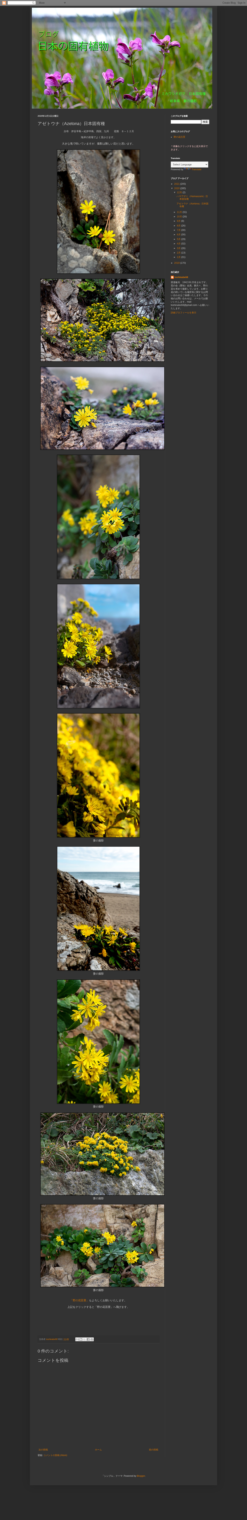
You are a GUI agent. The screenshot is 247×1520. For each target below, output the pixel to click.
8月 (179, 225)
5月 (179, 239)
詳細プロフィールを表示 (183, 312)
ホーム (98, 1449)
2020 (177, 188)
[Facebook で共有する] (88, 1339)
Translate (196, 169)
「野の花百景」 (79, 1300)
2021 (177, 184)
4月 (179, 243)
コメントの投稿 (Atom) (55, 1455)
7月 (179, 230)
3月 (179, 248)
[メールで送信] (77, 1339)
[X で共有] (84, 1339)
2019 (177, 263)
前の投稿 (153, 1449)
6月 (179, 234)
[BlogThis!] (81, 1339)
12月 (180, 192)
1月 (179, 257)
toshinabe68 (181, 277)
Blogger (141, 1476)
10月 (180, 216)
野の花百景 (179, 137)
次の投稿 (43, 1449)
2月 (179, 252)
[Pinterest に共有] (92, 1339)
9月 (179, 221)
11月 (180, 212)
